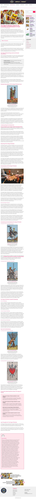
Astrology (22, 4)
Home (2, 4)
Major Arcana (6, 4)
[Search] (34, 12)
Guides (26, 4)
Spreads (17, 4)
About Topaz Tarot (27, 489)
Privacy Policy (27, 490)
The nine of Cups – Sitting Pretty (32, 18)
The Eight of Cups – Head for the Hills (32, 22)
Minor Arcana (12, 4)
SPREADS (27, 42)
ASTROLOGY (28, 47)
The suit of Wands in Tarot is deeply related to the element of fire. (11, 126)
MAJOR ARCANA (28, 44)
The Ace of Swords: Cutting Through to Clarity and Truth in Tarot (8, 482)
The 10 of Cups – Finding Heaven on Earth (32, 26)
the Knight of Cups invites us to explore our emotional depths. (13, 256)
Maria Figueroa (4, 438)
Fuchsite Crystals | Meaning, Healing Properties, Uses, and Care (32, 35)
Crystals (30, 4)
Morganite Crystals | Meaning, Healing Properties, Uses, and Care (32, 30)
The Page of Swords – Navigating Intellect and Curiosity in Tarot (15, 475)
